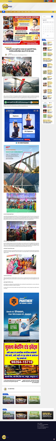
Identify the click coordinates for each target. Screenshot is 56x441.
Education (49, 58)
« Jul (47, 35)
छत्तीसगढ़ (7, 11)
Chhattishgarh (49, 47)
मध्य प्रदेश (11, 11)
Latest (6, 47)
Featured (44, 59)
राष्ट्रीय (14, 11)
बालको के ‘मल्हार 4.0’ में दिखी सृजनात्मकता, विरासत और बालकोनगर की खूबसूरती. (21, 401)
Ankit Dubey (11, 388)
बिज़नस (26, 11)
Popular (8, 47)
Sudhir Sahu (44, 428)
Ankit (10, 402)
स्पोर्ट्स (22, 11)
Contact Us (33, 11)
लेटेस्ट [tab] (45, 102)
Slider (49, 59)
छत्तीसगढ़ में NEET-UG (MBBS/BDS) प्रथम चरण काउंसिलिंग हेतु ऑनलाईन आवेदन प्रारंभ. (47, 61)
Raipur (47, 59)
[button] (51, 11)
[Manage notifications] (54, 439)
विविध (29, 11)
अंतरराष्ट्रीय (18, 11)
